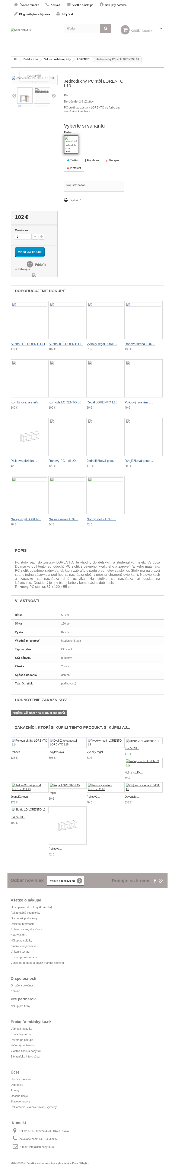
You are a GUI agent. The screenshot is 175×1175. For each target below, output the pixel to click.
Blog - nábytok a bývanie (34, 14)
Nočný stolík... (134, 772)
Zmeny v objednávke (23, 946)
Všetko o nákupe (82, 5)
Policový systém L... (139, 402)
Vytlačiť (75, 200)
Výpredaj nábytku (21, 1028)
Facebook (92, 160)
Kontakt (55, 5)
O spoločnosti (23, 978)
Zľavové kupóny (21, 1101)
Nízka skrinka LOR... (63, 519)
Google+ (114, 160)
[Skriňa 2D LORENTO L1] (144, 741)
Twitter (73, 160)
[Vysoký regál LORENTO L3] (106, 743)
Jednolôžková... (20, 796)
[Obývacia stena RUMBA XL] (144, 787)
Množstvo (21, 230)
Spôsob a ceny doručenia (26, 929)
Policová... (55, 848)
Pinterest (75, 168)
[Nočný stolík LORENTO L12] (144, 763)
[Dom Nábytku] (34, 33)
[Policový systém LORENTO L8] (106, 787)
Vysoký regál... (96, 752)
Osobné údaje (19, 1096)
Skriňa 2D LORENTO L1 (28, 344)
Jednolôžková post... (101, 461)
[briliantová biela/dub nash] (71, 142)
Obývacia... (132, 796)
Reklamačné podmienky (25, 912)
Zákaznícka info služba (25, 1056)
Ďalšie (54, 95)
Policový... (93, 796)
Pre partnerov (23, 999)
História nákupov (21, 1079)
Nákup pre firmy (20, 1006)
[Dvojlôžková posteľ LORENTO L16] (68, 743)
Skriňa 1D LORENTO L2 (66, 344)
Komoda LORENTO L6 (65, 402)
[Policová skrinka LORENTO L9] (68, 825)
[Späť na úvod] (15, 59)
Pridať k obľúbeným (30, 267)
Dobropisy (17, 1084)
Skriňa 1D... (18, 817)
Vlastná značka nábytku (26, 1051)
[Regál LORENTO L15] (68, 785)
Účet (15, 1072)
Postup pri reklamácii (24, 957)
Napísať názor (75, 185)
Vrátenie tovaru (20, 951)
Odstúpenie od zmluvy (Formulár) (31, 907)
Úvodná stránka (29, 5)
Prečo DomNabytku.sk (31, 1022)
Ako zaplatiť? (19, 935)
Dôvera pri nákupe (22, 1039)
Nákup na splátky (21, 940)
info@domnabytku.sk (42, 1146)
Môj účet (67, 14)
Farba (68, 132)
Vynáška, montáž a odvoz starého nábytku (37, 962)
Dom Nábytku (80, 1163)
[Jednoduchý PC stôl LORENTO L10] (25, 95)
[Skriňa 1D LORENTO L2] (30, 809)
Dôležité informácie (22, 923)
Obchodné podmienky (24, 918)
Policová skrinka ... (24, 461)
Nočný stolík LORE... (101, 519)
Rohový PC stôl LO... (63, 461)
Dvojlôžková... (57, 752)
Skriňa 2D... (132, 748)
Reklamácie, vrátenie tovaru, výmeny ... (35, 1107)
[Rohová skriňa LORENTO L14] (30, 743)
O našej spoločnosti (23, 985)
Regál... (53, 792)
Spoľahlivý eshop (21, 1034)
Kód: (67, 95)
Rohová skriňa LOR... (140, 344)
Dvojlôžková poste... (139, 461)
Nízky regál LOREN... (26, 519)
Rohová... (17, 752)
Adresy (15, 1090)
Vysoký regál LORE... (102, 344)
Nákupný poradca (116, 5)
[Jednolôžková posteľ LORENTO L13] (30, 787)
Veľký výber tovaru (22, 1045)
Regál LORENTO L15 (102, 402)
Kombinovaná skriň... (25, 402)
